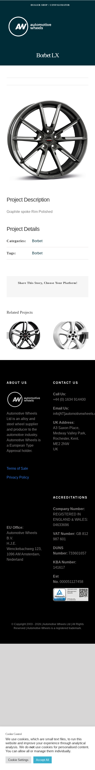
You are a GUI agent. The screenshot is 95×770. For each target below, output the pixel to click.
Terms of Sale (17, 468)
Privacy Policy (18, 477)
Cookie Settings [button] (18, 760)
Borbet (37, 241)
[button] (10, 335)
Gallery (24, 335)
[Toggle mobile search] (78, 19)
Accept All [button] (42, 760)
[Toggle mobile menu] (86, 19)
